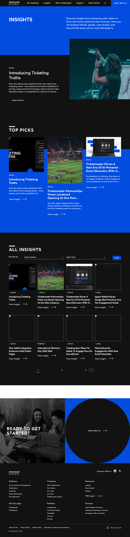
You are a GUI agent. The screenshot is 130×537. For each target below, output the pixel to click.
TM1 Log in (90, 496)
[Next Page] (91, 370)
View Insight (15, 199)
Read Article (19, 100)
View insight (19, 304)
